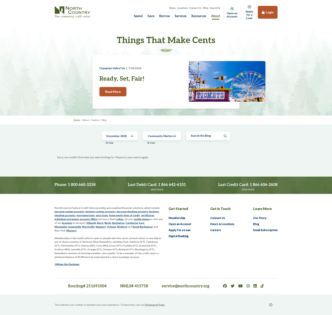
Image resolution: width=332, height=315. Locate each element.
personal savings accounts (69, 211)
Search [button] (214, 8)
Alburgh (91, 222)
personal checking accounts (132, 211)
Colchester (132, 222)
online (119, 219)
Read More (113, 92)
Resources (198, 16)
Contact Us (195, 8)
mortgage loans (86, 215)
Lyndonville (74, 226)
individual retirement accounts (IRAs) (76, 219)
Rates (172, 8)
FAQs (206, 8)
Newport (101, 226)
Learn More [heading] (262, 209)
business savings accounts (101, 211)
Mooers (71, 230)
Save (150, 16)
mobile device (142, 219)
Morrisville (88, 226)
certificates (147, 215)
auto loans (102, 215)
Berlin (107, 222)
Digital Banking (179, 236)
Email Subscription (265, 230)
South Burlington (142, 226)
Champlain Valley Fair (112, 68)
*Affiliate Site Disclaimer (67, 264)
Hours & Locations (222, 224)
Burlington (118, 222)
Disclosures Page (154, 304)
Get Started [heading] (178, 209)
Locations (182, 8)
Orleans (111, 226)
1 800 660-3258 (82, 184)
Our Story (259, 218)
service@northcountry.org (185, 286)
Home (76, 120)
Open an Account (180, 224)
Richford (122, 226)
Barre (100, 222)
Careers (215, 230)
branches (67, 222)
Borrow (164, 16)
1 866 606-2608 (264, 184)
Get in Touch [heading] (220, 209)
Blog (256, 224)
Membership (177, 218)
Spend (138, 16)
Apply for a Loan (179, 230)
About (215, 16)
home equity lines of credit (124, 215)
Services (181, 16)
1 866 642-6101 (172, 184)
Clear (111, 142)
